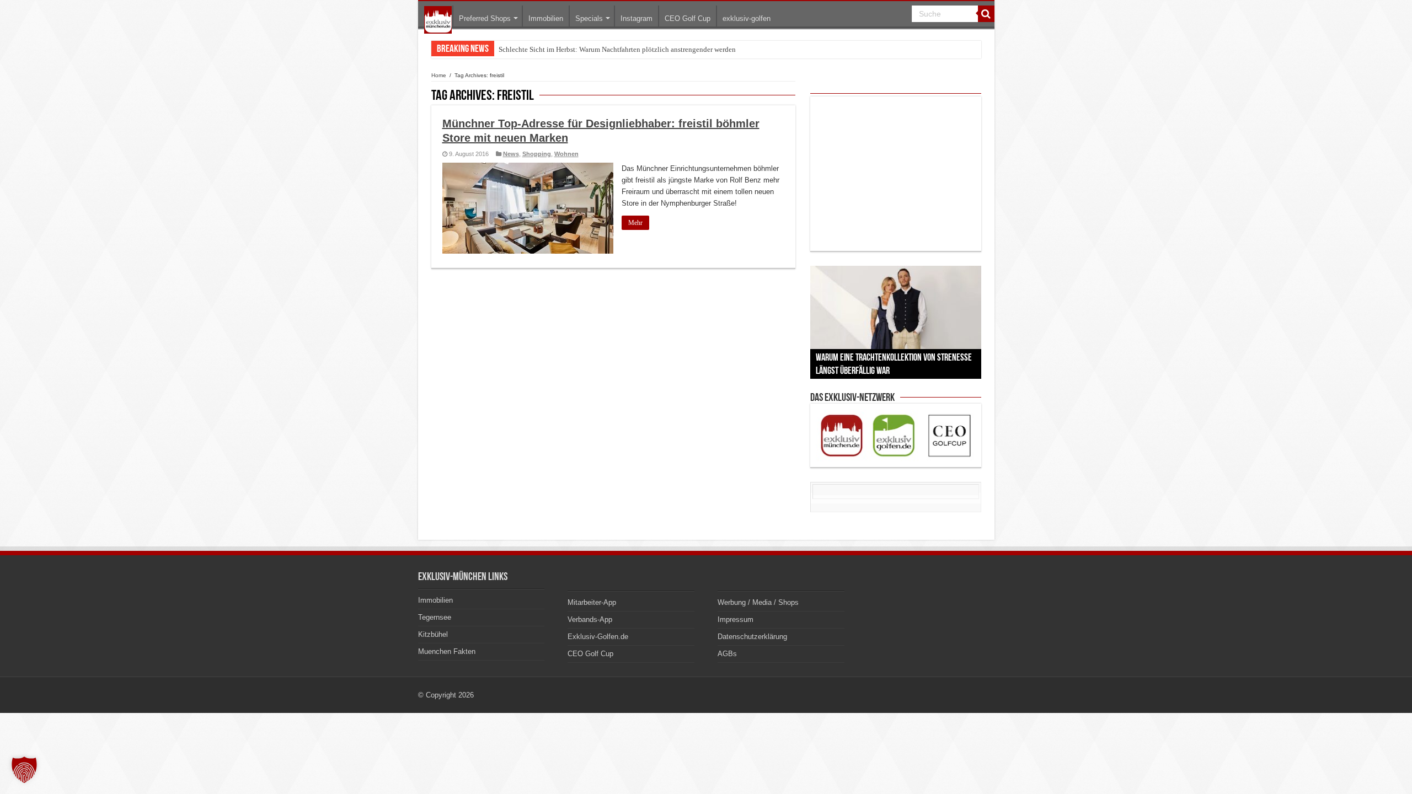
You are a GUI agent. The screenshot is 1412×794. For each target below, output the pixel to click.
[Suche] (986, 14)
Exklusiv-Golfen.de (598, 636)
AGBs (727, 654)
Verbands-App (590, 619)
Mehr (635, 223)
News (511, 154)
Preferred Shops (485, 18)
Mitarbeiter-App (592, 602)
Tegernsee (434, 617)
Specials (589, 18)
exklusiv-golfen (747, 18)
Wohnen (566, 154)
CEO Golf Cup (687, 18)
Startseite (438, 20)
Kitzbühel (433, 634)
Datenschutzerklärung (752, 636)
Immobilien (545, 18)
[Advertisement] (895, 174)
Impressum (735, 619)
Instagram (636, 18)
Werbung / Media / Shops (758, 602)
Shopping (536, 154)
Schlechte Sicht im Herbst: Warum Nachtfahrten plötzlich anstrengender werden (617, 49)
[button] (24, 769)
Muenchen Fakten (446, 651)
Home (438, 75)
